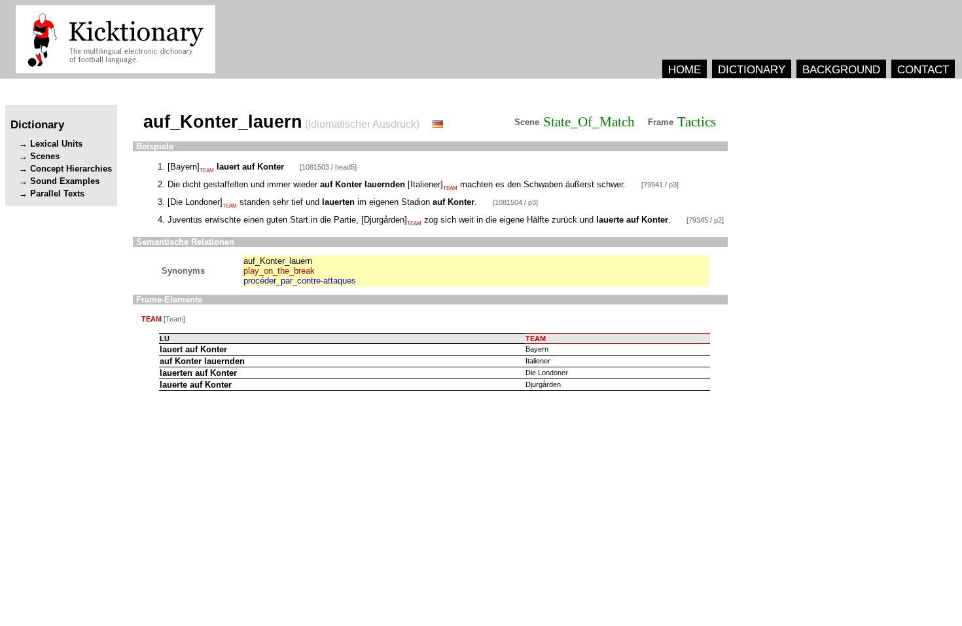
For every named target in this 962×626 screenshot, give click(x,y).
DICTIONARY (751, 69)
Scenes (45, 156)
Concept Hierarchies (71, 169)
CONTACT (923, 69)
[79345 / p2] (705, 220)
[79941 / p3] (660, 185)
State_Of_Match (589, 122)
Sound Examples (64, 181)
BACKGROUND (841, 69)
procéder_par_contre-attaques (299, 280)
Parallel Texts (57, 193)
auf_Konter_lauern (277, 261)
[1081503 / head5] (328, 167)
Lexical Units (56, 144)
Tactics (696, 122)
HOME (684, 69)
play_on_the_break (279, 271)
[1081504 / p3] (515, 202)
